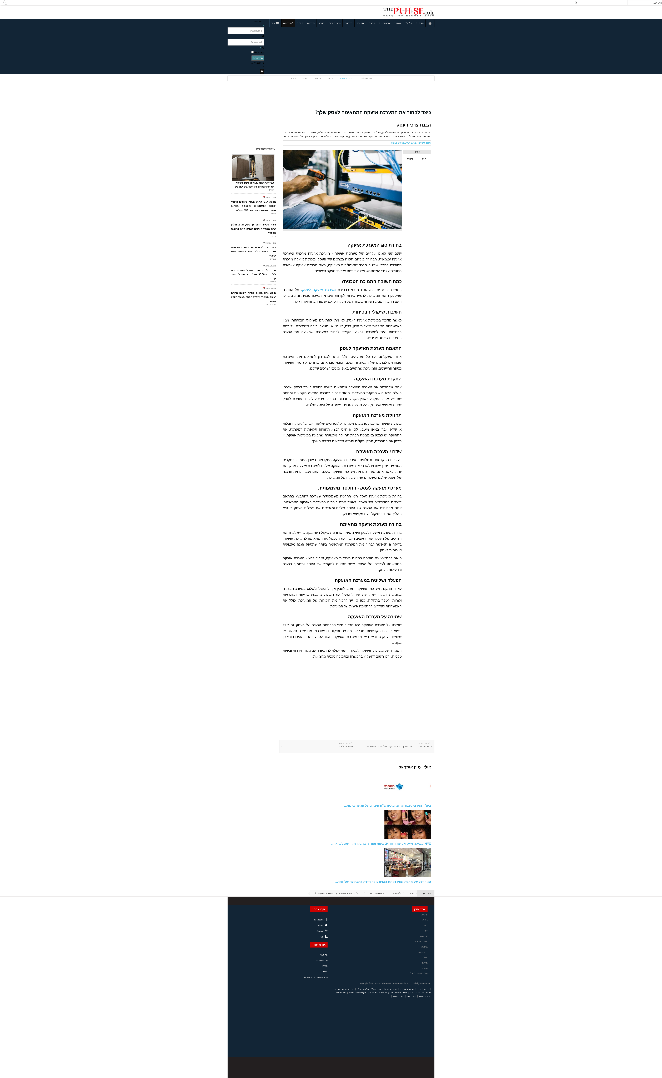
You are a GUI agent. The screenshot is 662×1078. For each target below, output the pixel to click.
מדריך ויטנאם (401, 992)
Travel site (377, 989)
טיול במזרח (341, 992)
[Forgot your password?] (260, 47)
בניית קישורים (348, 989)
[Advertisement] (273, 12)
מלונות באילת (363, 989)
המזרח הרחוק (424, 996)
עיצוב (293, 78)
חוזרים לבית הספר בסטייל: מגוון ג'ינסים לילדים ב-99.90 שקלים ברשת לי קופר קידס (253, 274)
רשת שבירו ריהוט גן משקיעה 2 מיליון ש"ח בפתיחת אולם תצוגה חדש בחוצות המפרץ (253, 228)
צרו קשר (324, 954)
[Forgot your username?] (263, 25)
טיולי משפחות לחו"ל (419, 973)
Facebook (318, 919)
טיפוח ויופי (334, 23)
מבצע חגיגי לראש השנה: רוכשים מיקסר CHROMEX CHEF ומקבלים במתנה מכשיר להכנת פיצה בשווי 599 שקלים (253, 205)
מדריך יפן (372, 992)
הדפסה (410, 158)
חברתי (371, 23)
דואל (424, 158)
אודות (325, 965)
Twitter (320, 925)
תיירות (311, 23)
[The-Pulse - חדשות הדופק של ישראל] (408, 12)
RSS (321, 936)
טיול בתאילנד (398, 996)
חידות (426, 989)
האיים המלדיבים (407, 989)
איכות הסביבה (421, 941)
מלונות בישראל (390, 989)
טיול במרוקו (411, 996)
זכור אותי (259, 52)
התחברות (258, 58)
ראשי (411, 893)
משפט (397, 23)
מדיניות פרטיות (321, 960)
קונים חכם (317, 78)
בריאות (348, 23)
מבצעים (330, 78)
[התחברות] (262, 71)
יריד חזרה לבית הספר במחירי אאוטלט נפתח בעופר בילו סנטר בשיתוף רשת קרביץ (253, 251)
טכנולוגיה (384, 23)
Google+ (319, 931)
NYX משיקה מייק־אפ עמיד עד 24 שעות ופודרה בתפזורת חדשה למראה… (381, 844)
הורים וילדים (366, 78)
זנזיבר (419, 989)
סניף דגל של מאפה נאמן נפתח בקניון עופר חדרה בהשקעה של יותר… (383, 882)
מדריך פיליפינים (386, 992)
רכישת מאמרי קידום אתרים (316, 977)
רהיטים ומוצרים (346, 78)
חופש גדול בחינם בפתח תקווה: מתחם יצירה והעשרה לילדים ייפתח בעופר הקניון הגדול (253, 297)
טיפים (304, 78)
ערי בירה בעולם (417, 992)
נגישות (325, 971)
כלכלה (408, 23)
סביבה (360, 23)
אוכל (321, 23)
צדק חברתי (423, 952)
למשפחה (288, 23)
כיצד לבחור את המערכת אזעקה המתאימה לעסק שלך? (373, 112)
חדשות (420, 23)
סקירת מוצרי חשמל (357, 992)
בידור (300, 23)
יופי (426, 930)
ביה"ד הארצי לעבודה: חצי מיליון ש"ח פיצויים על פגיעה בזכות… (387, 805)
